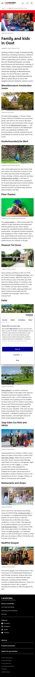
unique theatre (10, 222)
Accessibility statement (7, 666)
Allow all (17, 349)
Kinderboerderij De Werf (9, 178)
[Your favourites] (27, 3)
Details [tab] (13, 320)
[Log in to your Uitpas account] (23, 3)
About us (4, 640)
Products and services (8, 646)
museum (15, 116)
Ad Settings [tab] (21, 320)
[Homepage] (3, 8)
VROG (18, 465)
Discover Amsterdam (7, 603)
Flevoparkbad (6, 390)
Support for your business (9, 651)
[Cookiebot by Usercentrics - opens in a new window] (25, 315)
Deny (17, 360)
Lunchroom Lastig (24, 513)
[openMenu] (2, 3)
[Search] (32, 3)
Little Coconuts (14, 531)
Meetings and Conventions (9, 610)
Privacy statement (6, 663)
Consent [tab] (4, 320)
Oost (10, 8)
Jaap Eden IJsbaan (7, 458)
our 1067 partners (12, 328)
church (12, 571)
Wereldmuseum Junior (19, 125)
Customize (16, 354)
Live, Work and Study (7, 607)
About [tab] (30, 320)
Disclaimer (4, 669)
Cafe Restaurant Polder (9, 527)
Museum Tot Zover (22, 275)
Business (4, 614)
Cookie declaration (6, 660)
